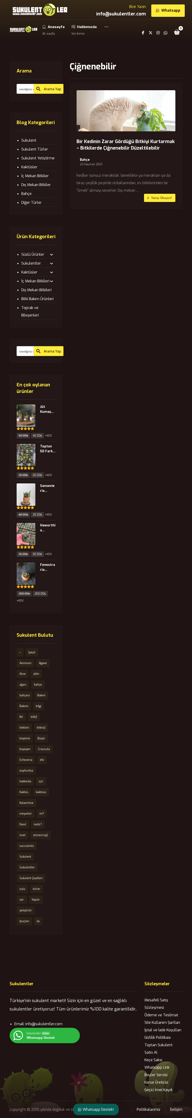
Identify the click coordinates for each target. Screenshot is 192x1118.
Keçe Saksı (153, 1059)
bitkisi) (41, 728)
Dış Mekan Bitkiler (36, 184)
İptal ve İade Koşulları (162, 1030)
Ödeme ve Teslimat (161, 1015)
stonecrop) (40, 835)
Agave (43, 663)
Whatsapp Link (157, 1067)
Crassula (44, 749)
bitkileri (24, 728)
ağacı (22, 685)
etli (42, 760)
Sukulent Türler (34, 149)
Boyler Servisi (155, 1074)
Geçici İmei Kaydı (158, 1089)
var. (21, 900)
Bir (21, 717)
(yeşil (31, 652)
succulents (26, 846)
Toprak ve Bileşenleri (30, 311)
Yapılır (36, 900)
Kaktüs (23, 792)
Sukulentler (31, 263)
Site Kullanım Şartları (162, 1022)
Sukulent (28, 140)
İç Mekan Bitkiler (35, 175)
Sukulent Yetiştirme (38, 158)
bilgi (38, 706)
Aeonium (25, 663)
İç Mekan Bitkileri (35, 281)
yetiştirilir (25, 910)
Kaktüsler (29, 167)
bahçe (38, 685)
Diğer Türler (31, 202)
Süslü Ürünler (32, 254)
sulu (22, 889)
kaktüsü (41, 792)
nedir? (38, 824)
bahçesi (24, 695)
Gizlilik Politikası (157, 1037)
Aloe (22, 674)
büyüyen (24, 749)
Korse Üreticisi (156, 1082)
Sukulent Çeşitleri (31, 878)
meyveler (25, 814)
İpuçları (24, 921)
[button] (106, 30)
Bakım (41, 695)
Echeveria (25, 760)
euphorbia (26, 771)
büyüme (24, 738)
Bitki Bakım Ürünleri (37, 298)
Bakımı (23, 706)
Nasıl (22, 824)
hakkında (25, 781)
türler (36, 889)
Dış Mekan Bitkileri (36, 290)
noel (22, 835)
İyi (38, 921)
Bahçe (85, 159)
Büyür (41, 738)
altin (36, 674)
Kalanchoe (26, 803)
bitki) (34, 717)
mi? (41, 814)
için (41, 781)
